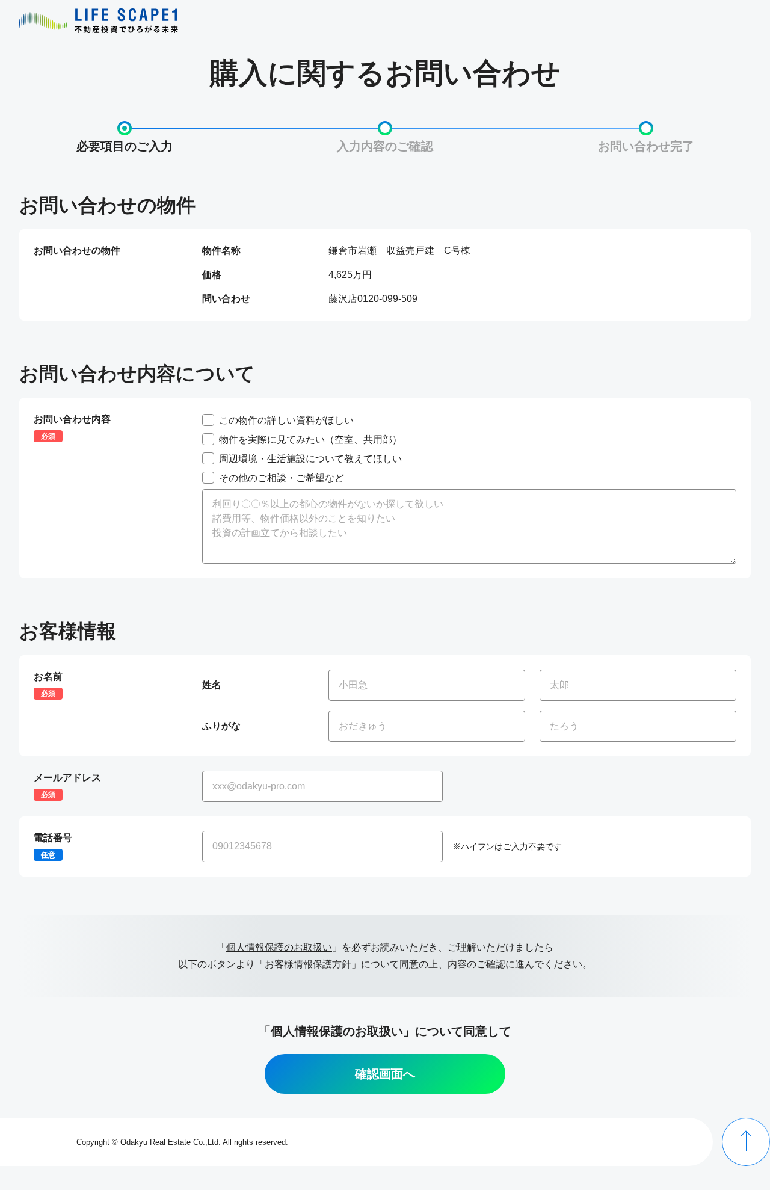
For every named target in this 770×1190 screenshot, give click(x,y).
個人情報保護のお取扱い (279, 947)
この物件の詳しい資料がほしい (286, 420)
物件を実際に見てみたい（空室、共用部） (310, 439)
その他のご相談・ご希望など (281, 477)
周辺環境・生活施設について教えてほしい (310, 458)
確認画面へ (385, 1074)
